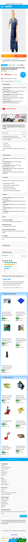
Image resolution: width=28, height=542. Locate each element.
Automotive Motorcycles (5, 467)
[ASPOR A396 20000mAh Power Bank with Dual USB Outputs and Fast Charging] (21, 336)
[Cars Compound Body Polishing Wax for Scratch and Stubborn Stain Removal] (21, 309)
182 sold (18, 65)
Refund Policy (3, 480)
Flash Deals (4, 65)
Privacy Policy (4, 481)
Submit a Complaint (5, 484)
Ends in (9, 65)
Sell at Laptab (3, 502)
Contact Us (3, 491)
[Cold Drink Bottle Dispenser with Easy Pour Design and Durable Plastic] (7, 443)
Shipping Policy (4, 483)
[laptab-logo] (8, 6)
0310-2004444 (12, 3)
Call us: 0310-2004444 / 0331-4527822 (8, 492)
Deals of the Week (4, 503)
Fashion (2, 470)
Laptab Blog (3, 505)
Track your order (4, 500)
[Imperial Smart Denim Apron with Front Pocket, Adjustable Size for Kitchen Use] (7, 309)
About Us (3, 489)
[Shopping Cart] (26, 6)
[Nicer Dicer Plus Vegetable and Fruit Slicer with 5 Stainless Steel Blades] (7, 393)
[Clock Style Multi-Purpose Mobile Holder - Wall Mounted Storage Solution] (7, 336)
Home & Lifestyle (4, 472)
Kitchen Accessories (17, 81)
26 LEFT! (23, 74)
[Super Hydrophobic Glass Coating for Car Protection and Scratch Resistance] (7, 363)
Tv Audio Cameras (4, 468)
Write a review (23, 255)
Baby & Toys (3, 475)
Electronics (3, 465)
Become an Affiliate (5, 498)
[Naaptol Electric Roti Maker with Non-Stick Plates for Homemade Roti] (21, 393)
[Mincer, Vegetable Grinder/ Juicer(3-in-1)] (7, 418)
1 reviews (11, 71)
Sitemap (2, 506)
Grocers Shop (3, 473)
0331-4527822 (19, 3)
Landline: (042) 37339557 (6, 494)
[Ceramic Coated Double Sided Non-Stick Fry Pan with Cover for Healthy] (21, 443)
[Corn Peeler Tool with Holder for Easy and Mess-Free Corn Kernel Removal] (21, 418)
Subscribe (23, 516)
